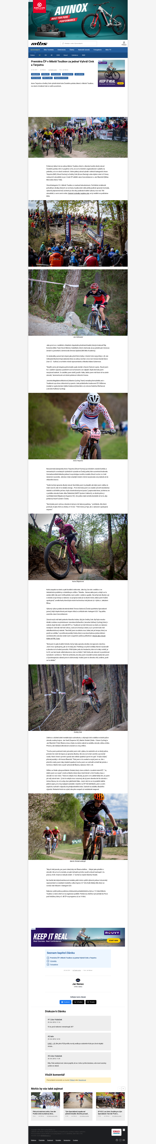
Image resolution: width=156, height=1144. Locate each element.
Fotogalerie (98, 50)
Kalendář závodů (84, 50)
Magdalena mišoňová (61, 78)
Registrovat (82, 1080)
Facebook (67, 1002)
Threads (92, 1002)
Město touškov (47, 78)
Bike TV (108, 50)
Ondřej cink (45, 74)
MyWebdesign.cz (46, 1135)
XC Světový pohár (84, 1116)
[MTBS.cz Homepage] (39, 43)
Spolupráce (67, 1140)
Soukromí (50, 1140)
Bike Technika (49, 50)
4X (51, 55)
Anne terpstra (36, 78)
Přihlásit (72, 1080)
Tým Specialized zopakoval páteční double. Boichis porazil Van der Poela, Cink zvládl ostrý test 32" (76, 1113)
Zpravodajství (35, 50)
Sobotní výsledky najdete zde (78, 193)
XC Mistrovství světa (52, 1116)
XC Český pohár (52, 70)
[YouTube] (124, 1140)
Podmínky (42, 1140)
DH (46, 55)
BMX (83, 55)
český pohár (35, 74)
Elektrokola (62, 50)
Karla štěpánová (67, 74)
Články (72, 50)
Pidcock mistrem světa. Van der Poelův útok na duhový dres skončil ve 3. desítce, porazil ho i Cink (44, 1113)
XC (40, 55)
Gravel (66, 55)
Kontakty (58, 1140)
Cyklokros (75, 55)
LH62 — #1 (52, 1043)
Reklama (33, 1140)
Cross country (56, 74)
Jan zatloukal (79, 74)
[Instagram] (120, 1140)
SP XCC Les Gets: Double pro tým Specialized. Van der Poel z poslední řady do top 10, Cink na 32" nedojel (110, 1113)
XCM (58, 55)
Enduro (32, 55)
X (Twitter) (80, 1002)
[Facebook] (117, 1140)
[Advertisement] (78, 103)
